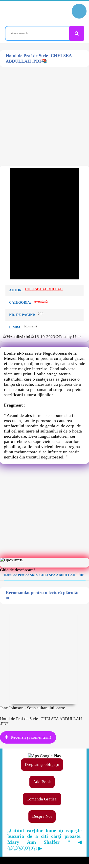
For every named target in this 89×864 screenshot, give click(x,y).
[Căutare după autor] (76, 33)
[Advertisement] (44, 111)
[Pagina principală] (26, 13)
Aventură (41, 301)
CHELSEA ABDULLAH (44, 289)
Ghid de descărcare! (17, 570)
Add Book (42, 781)
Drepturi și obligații (42, 764)
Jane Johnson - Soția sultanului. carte (32, 707)
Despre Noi (42, 816)
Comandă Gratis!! (42, 799)
